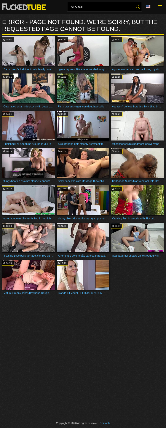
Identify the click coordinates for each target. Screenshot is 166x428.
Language (149, 7)
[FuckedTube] (24, 6)
